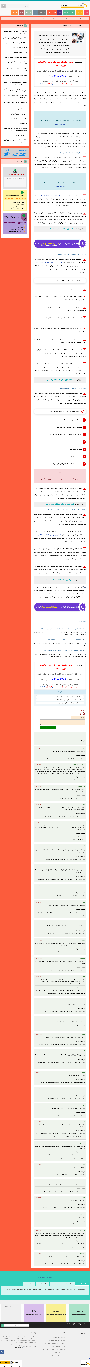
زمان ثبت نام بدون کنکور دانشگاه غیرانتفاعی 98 (55, 1343)
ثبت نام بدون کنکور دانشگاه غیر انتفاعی (60, 379)
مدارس (86, 12)
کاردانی (60, 12)
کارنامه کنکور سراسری (20, 109)
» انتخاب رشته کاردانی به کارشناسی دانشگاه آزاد (69, 700)
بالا (89, 1358)
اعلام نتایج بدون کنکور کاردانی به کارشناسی (50, 535)
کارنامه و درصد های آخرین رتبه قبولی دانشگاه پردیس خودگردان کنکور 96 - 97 (15, 129)
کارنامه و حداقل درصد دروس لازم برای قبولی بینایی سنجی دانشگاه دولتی (15, 83)
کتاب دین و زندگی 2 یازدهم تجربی (17, 119)
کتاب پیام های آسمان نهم (19, 48)
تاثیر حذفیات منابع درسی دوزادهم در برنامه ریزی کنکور (54, 1349)
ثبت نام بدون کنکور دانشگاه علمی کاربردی (59, 504)
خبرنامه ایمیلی (56, 1284)
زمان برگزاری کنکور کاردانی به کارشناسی (61, 229)
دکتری (35, 12)
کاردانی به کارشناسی (52, 12)
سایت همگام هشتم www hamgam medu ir (15, 76)
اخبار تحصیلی (14, 12)
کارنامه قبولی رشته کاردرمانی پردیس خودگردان (14, 38)
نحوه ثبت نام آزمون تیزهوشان (18, 114)
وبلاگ (21, 12)
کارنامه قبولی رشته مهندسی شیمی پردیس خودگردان (16, 70)
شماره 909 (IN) (82, 1284)
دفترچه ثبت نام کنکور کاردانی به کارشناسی (50, 262)
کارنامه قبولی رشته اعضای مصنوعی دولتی (56, 1340)
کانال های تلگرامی (42, 1284)
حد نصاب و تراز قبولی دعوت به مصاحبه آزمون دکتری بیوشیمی (15, 97)
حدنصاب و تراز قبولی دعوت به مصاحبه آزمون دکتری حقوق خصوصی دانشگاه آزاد (15, 90)
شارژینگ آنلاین (68, 1284)
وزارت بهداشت (28, 12)
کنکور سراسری (79, 12)
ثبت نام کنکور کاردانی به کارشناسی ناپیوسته (51, 19)
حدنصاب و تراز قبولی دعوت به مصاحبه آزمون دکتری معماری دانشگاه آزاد (15, 32)
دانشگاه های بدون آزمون (69, 12)
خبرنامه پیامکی (29, 1284)
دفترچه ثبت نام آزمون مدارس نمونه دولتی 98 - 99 (15, 103)
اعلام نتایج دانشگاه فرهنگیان (59, 1353)
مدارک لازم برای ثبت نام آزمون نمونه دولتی (15, 43)
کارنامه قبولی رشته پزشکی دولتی (58, 1356)
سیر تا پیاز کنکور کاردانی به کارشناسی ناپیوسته (57, 580)
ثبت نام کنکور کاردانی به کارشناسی (67, 19)
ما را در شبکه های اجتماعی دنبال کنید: (79, 1324)
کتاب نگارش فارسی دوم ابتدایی (58, 1337)
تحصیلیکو (85, 19)
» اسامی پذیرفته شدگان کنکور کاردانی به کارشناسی (69, 696)
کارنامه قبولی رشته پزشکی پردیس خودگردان (15, 57)
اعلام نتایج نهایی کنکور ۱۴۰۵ (19, 52)
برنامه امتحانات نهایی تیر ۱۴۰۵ (18, 124)
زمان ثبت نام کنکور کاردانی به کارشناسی (49, 196)
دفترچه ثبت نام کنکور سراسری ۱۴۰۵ (17, 135)
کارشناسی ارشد (42, 12)
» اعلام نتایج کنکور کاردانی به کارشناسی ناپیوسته (69, 703)
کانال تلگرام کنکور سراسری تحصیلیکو (57, 1346)
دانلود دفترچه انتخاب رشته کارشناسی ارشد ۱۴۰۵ (16, 63)
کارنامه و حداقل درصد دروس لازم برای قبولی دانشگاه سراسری (15, 141)
